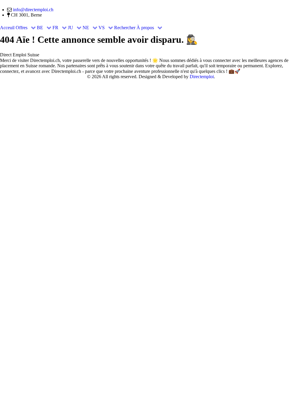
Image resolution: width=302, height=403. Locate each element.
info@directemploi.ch (33, 9)
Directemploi (202, 76)
